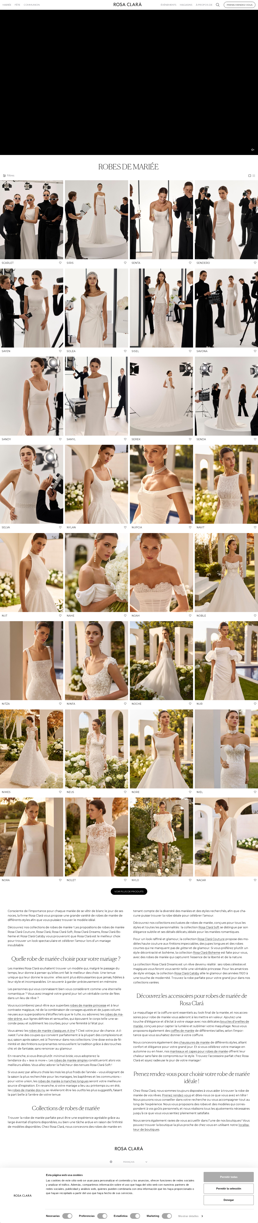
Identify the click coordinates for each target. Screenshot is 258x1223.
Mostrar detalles (188, 1216)
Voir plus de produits (129, 891)
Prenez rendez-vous (239, 5)
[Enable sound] (253, 150)
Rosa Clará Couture (211, 939)
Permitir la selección (228, 1188)
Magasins (186, 4)
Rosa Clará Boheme (206, 952)
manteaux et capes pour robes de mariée (199, 1051)
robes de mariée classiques (52, 1030)
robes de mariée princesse (88, 1005)
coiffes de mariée (182, 1030)
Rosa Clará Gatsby (186, 973)
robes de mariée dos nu (28, 1090)
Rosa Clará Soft (209, 927)
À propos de (204, 4)
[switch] (102, 1216)
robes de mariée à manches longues (63, 1081)
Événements (168, 4)
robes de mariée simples (71, 1060)
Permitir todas (228, 1176)
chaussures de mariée (194, 1042)
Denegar (229, 1199)
